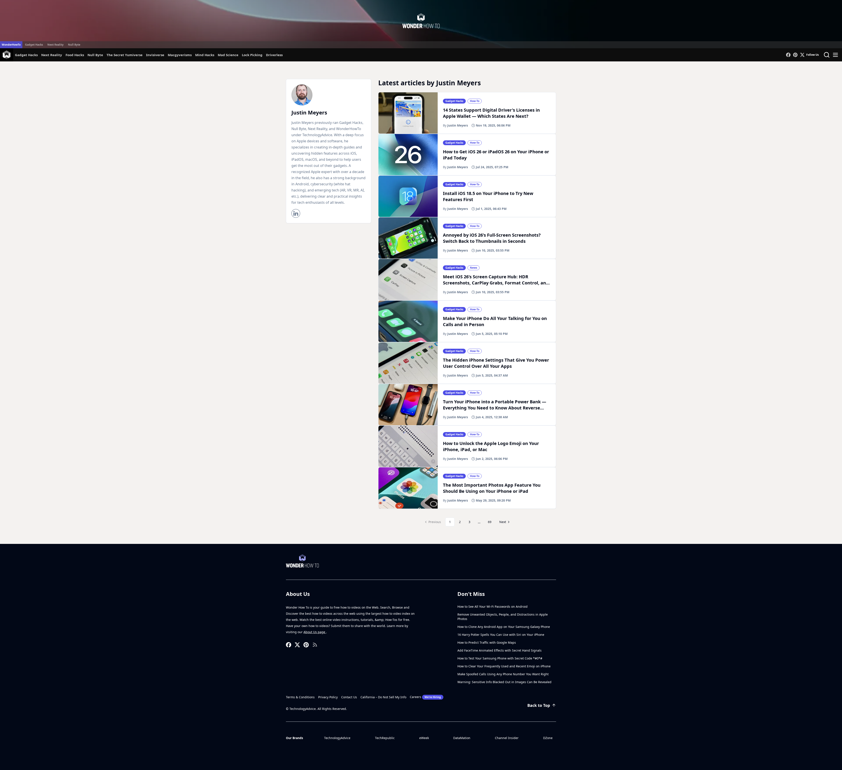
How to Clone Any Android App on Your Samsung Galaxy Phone (503, 627)
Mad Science (228, 55)
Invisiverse (155, 55)
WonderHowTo (11, 44)
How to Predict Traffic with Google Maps (486, 642)
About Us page (314, 632)
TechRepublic (385, 738)
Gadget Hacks (34, 44)
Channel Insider (507, 738)
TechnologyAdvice (337, 738)
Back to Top (538, 705)
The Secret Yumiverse (125, 55)
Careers (425, 697)
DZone (548, 738)
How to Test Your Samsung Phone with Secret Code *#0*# (499, 658)
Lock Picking (252, 55)
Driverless (274, 55)
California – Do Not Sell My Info (383, 697)
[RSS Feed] (315, 644)
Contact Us (349, 697)
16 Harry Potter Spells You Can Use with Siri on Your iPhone (500, 634)
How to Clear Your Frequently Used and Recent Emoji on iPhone (504, 666)
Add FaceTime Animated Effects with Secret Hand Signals (499, 650)
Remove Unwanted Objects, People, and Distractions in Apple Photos (502, 616)
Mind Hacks (204, 55)
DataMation (461, 738)
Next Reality (55, 44)
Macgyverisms (180, 55)
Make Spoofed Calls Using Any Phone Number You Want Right (503, 674)
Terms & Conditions (300, 697)
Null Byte (74, 44)
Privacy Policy (328, 697)
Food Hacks (75, 55)
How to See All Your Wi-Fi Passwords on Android (492, 606)
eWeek (424, 738)
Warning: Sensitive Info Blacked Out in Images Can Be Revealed (504, 682)
